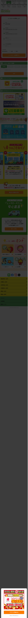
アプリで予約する (14, 612)
